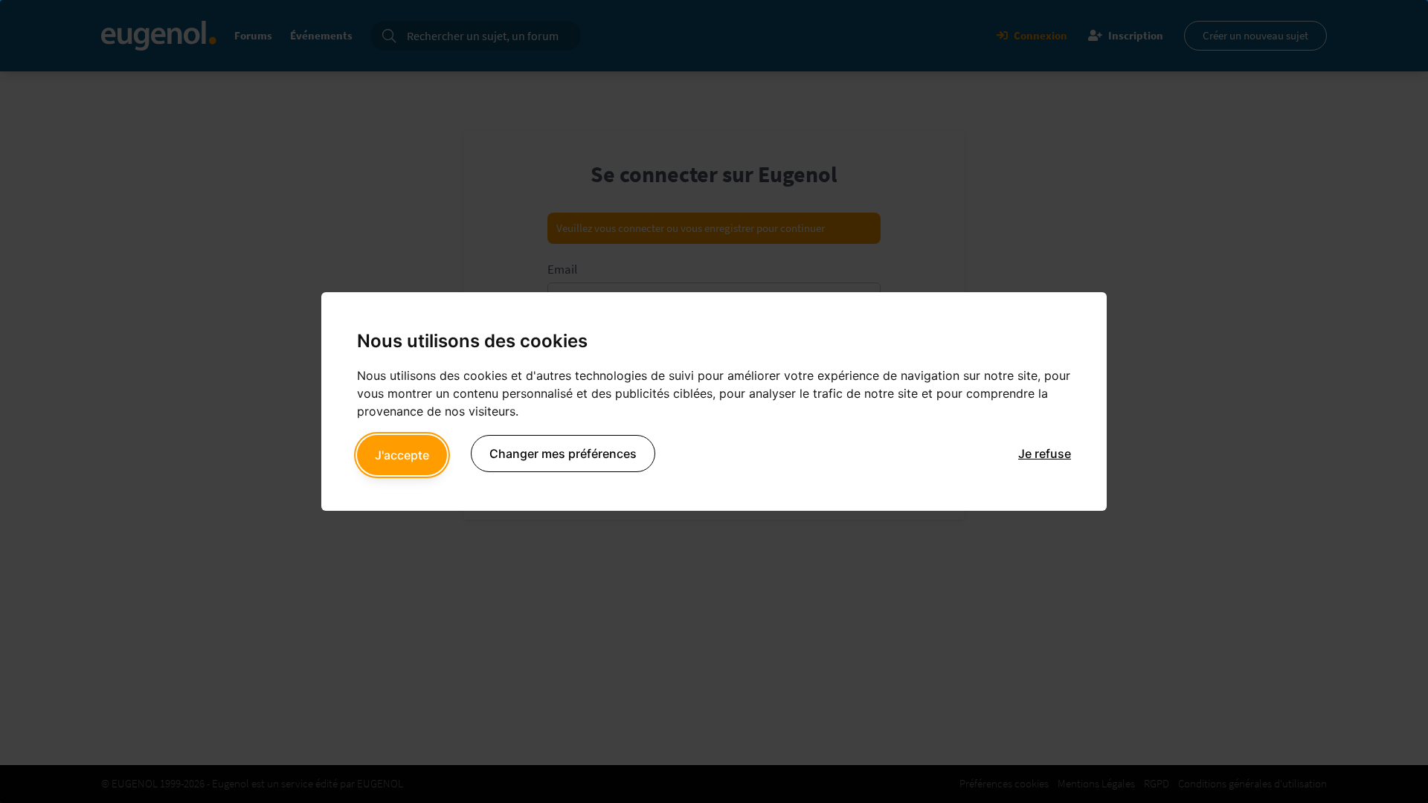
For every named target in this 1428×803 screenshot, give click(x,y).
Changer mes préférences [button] (563, 453)
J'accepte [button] (402, 455)
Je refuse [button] (1044, 453)
